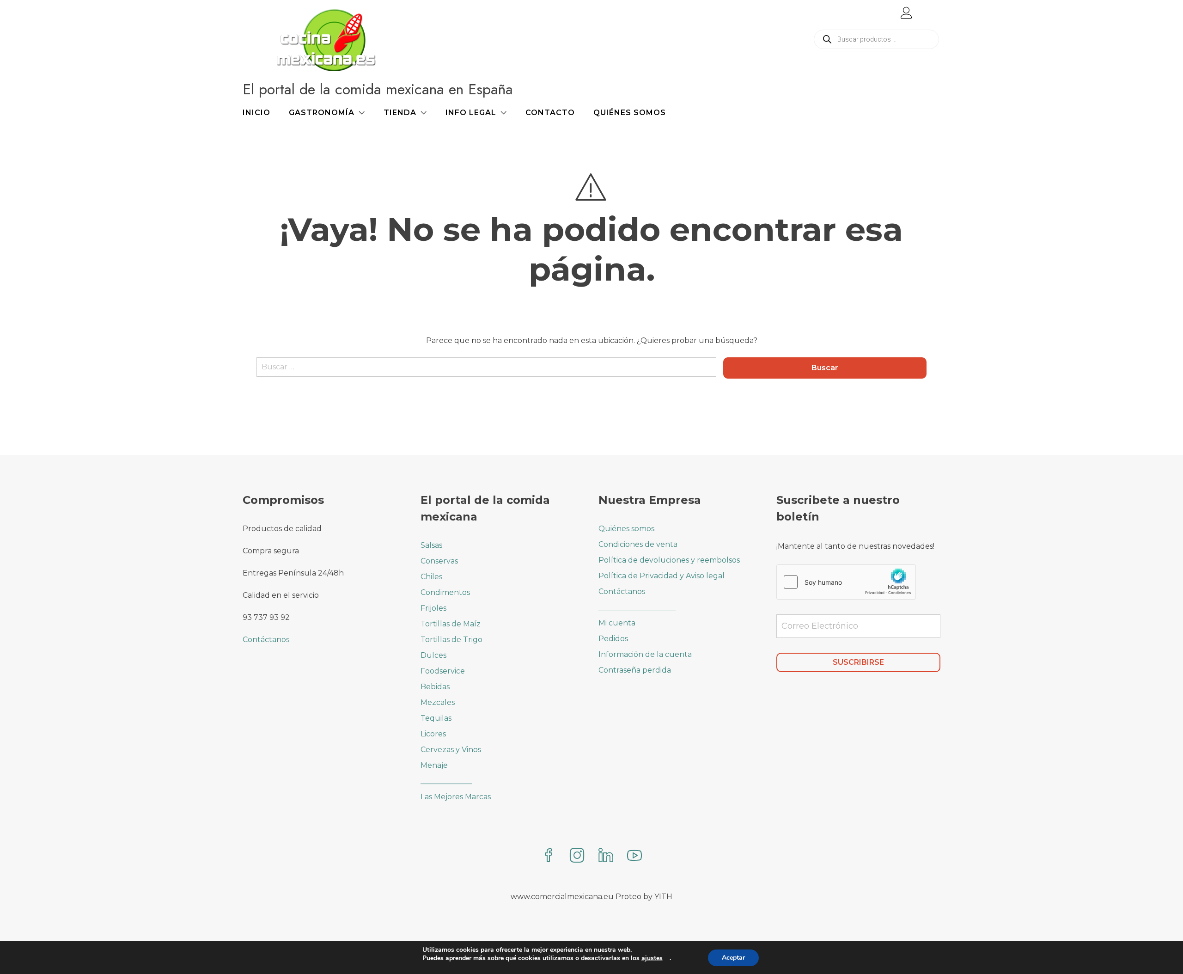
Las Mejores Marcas (456, 796)
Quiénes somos (629, 112)
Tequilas (436, 718)
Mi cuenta (616, 623)
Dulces (433, 655)
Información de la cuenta (645, 654)
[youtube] (634, 856)
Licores (433, 733)
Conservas (439, 561)
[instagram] (577, 856)
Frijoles (433, 608)
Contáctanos (266, 639)
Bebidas (435, 686)
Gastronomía (321, 112)
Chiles (431, 576)
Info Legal (470, 112)
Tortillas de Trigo (451, 639)
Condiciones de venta (637, 544)
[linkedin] (605, 856)
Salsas (431, 545)
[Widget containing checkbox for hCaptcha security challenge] (846, 582)
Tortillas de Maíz (451, 623)
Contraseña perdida (634, 670)
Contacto (550, 112)
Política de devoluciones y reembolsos (669, 560)
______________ (446, 781)
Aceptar (733, 957)
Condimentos (445, 592)
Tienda (400, 112)
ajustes (652, 958)
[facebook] (548, 856)
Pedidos (613, 638)
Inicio (256, 112)
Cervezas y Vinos (451, 749)
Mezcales (438, 702)
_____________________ (637, 607)
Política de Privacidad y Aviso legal (661, 575)
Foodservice (443, 671)
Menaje (434, 765)
